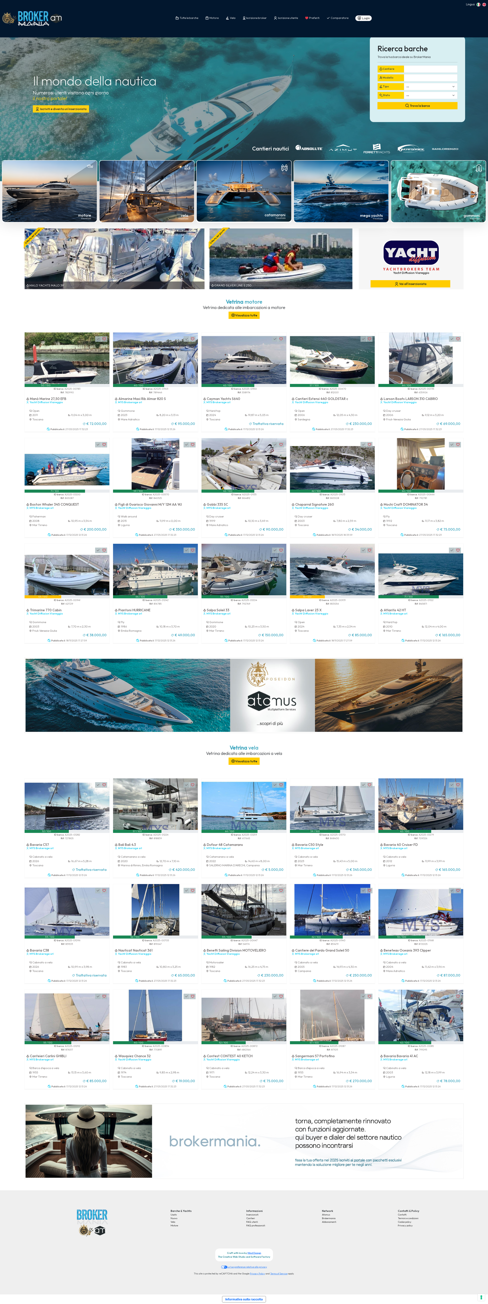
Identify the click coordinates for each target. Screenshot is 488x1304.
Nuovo (174, 1218)
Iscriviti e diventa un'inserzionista (63, 109)
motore (84, 215)
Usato (174, 1214)
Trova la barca (419, 106)
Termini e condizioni (408, 1218)
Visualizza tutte (246, 315)
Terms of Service (278, 1273)
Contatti (402, 1214)
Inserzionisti (252, 1214)
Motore (174, 1225)
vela (184, 215)
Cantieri (250, 1218)
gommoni (472, 215)
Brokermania (329, 1218)
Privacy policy (405, 1225)
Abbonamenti (329, 1221)
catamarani (275, 214)
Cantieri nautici (270, 148)
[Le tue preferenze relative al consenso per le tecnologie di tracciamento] (481, 1297)
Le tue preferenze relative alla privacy (247, 1266)
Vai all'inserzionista (412, 284)
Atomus (326, 1214)
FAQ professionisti (255, 1225)
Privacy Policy (257, 1273)
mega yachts (371, 215)
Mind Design (254, 1252)
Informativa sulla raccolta (244, 1299)
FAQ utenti (252, 1221)
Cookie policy (404, 1221)
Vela (173, 1221)
